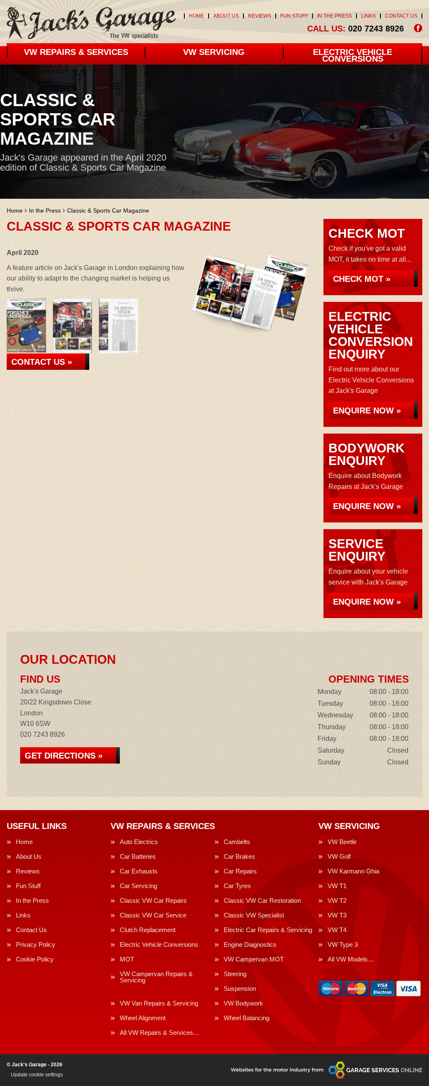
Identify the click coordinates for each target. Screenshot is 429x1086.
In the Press (334, 16)
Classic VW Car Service (153, 915)
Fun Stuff (294, 16)
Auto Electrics (139, 842)
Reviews (259, 16)
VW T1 (337, 886)
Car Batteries (138, 856)
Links (368, 16)
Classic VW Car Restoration (262, 900)
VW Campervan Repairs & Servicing (156, 977)
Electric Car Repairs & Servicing (268, 930)
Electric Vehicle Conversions (352, 55)
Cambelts (237, 842)
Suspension (240, 988)
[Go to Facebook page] (418, 28)
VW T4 (337, 930)
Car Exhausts (139, 871)
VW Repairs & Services (76, 52)
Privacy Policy (35, 944)
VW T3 (337, 915)
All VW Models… (351, 959)
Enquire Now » (367, 410)
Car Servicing (138, 886)
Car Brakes (239, 856)
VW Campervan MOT (254, 959)
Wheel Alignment (142, 1018)
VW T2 (337, 900)
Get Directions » (64, 755)
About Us (226, 16)
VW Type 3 (343, 944)
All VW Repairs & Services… (159, 1032)
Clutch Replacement (148, 930)
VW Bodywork (243, 1003)
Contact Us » (41, 361)
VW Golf (339, 856)
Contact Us (401, 16)
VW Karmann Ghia (353, 871)
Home (196, 16)
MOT (127, 959)
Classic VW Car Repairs (153, 900)
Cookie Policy (35, 959)
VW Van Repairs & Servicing (159, 1003)
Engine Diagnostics (250, 944)
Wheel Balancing (246, 1018)
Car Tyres (237, 886)
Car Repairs (240, 871)
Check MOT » (361, 278)
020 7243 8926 (355, 28)
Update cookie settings (37, 1075)
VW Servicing (214, 52)
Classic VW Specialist (254, 915)
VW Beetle (342, 842)
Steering (235, 974)
